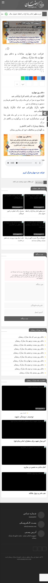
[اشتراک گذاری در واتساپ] (23, 78)
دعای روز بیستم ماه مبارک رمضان (31, 373)
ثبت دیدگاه (24, 318)
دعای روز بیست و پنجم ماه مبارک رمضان (29, 357)
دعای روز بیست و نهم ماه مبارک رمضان (29, 341)
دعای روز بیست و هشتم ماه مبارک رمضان (29, 345)
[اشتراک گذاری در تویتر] (39, 78)
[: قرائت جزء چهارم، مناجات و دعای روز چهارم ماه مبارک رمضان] (35, 83)
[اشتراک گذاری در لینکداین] (31, 78)
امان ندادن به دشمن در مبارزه (35, 467)
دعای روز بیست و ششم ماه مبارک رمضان (28, 353)
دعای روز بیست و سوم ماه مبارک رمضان (29, 365)
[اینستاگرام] (44, 549)
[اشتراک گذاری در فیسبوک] (43, 78)
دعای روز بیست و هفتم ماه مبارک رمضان (29, 349)
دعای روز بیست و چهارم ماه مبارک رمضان (28, 361)
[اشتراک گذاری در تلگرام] (27, 78)
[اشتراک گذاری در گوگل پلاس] (35, 78)
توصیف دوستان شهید (24, 416)
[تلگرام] (40, 549)
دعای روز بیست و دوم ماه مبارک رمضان (29, 369)
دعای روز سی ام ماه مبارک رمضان (31, 337)
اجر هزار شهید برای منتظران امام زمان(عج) (30, 441)
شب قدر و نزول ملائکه (37, 493)
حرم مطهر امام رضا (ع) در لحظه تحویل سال (28, 14)
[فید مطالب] (35, 549)
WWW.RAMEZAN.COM (24, 559)
